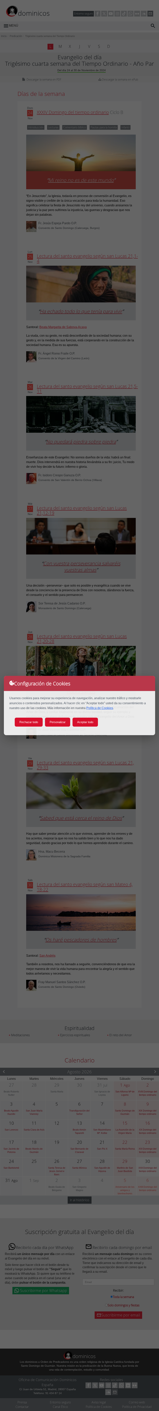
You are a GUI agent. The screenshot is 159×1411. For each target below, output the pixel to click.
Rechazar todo (28, 722)
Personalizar (58, 722)
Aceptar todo (85, 722)
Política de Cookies (99, 708)
